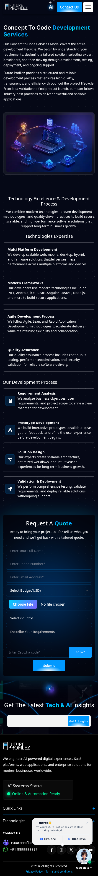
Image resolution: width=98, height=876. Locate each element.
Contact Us (69, 7)
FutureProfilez (22, 842)
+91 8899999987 (24, 849)
